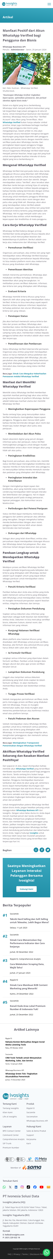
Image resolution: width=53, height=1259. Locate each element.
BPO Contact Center (12, 1131)
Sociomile (30, 1112)
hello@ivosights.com (14, 1234)
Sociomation (32, 1116)
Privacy (17, 1254)
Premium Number (11, 1147)
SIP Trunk (7, 1143)
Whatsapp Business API (37, 1120)
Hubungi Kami (26, 889)
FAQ (9, 1254)
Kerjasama (31, 1139)
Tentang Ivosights (11, 1108)
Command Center (11, 1135)
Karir (28, 1143)
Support (30, 1135)
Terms (25, 1254)
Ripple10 (30, 1108)
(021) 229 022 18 (12, 1237)
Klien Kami (8, 1112)
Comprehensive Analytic (14, 1139)
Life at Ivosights (10, 1116)
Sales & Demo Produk (36, 1131)
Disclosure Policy (37, 1254)
